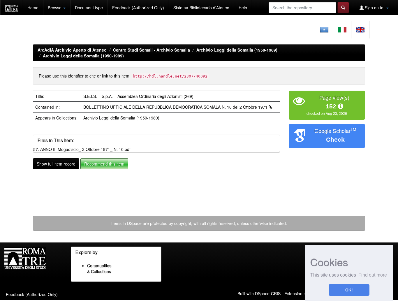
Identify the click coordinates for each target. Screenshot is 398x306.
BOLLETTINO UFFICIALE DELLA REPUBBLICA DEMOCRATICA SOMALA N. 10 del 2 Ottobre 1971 (176, 107)
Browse (55, 7)
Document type (89, 7)
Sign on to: (375, 7)
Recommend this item (104, 164)
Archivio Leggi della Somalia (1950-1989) (236, 50)
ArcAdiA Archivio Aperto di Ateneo (72, 50)
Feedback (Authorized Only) (138, 7)
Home (32, 7)
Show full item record (56, 164)
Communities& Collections (99, 268)
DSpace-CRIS (268, 293)
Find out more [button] (372, 274)
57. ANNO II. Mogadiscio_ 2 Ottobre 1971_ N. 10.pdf (82, 149)
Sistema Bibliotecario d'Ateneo (201, 7)
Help (243, 7)
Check (335, 139)
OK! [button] (349, 290)
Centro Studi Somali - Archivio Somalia (151, 50)
